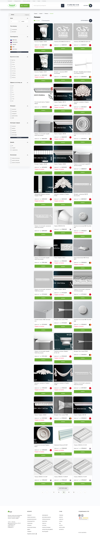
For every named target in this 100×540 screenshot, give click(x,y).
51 (53, 492)
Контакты (44, 1)
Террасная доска (46, 519)
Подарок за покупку (39, 47)
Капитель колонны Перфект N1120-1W (61, 352)
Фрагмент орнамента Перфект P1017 (42, 383)
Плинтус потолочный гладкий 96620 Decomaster (42, 258)
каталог (26, 5)
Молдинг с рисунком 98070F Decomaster (81, 195)
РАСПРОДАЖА (45, 531)
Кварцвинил (45, 515)
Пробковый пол (31, 521)
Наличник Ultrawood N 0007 (61, 445)
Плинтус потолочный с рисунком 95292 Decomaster (43, 226)
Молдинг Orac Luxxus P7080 (61, 414)
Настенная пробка (31, 527)
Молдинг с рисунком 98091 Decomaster (61, 72)
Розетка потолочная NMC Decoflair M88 (82, 320)
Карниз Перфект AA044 (40, 414)
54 (68, 492)
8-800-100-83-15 (11, 525)
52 (58, 492)
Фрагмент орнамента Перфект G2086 (61, 383)
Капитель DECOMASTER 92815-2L (62, 41)
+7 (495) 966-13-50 (73, 5)
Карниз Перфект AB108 (60, 133)
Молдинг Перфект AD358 (41, 164)
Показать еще (19, 137)
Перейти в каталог (31, 533)
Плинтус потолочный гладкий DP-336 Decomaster (82, 164)
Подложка (29, 523)
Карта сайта (62, 527)
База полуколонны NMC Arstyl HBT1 (81, 258)
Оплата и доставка (26, 1)
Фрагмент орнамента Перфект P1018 (61, 195)
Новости (61, 519)
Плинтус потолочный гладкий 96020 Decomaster (42, 352)
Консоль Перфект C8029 (41, 41)
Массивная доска (46, 517)
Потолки (44, 525)
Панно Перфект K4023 (59, 257)
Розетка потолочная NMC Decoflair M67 (82, 226)
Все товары (37, 20)
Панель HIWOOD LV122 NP (41, 476)
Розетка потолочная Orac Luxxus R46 (82, 134)
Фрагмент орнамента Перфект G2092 (81, 102)
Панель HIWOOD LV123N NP (61, 476)
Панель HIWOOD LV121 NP (80, 445)
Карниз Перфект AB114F (80, 414)
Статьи (60, 521)
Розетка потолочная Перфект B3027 (42, 445)
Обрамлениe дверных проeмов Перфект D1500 (42, 195)
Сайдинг (29, 531)
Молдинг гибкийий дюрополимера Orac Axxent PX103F (82, 72)
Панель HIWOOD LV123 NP (80, 476)
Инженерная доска (31, 519)
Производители (46, 20)
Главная (61, 515)
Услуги (34, 1)
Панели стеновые (46, 527)
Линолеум (44, 521)
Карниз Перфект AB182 (60, 289)
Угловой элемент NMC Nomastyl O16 (42, 320)
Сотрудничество (17, 1)
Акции (39, 1)
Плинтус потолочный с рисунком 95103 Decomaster (82, 290)
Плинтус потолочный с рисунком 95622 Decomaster (82, 383)
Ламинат (29, 515)
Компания (10, 1)
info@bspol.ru (10, 527)
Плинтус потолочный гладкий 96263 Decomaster (42, 134)
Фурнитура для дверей (47, 529)
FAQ (60, 523)
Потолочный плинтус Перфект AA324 (42, 102)
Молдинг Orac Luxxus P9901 (61, 319)
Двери (28, 529)
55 (73, 492)
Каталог (61, 517)
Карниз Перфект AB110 (60, 102)
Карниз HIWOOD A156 (59, 226)
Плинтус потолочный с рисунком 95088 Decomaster (43, 290)
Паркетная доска (31, 517)
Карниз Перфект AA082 (60, 164)
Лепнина (46, 13)
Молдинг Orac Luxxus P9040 (81, 351)
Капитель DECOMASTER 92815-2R (82, 41)
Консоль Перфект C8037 (41, 71)
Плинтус (44, 523)
